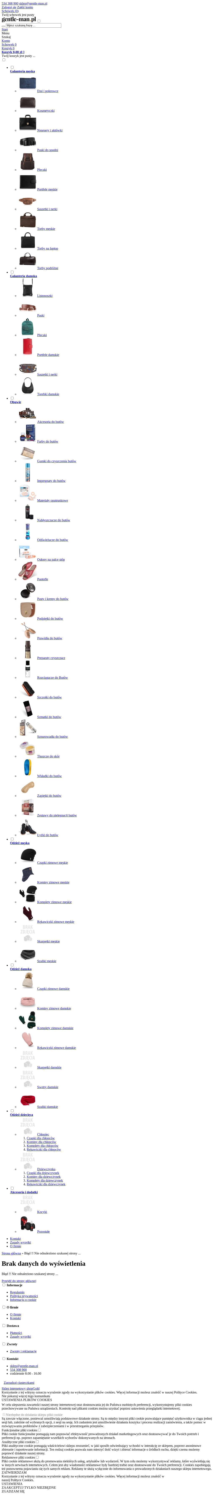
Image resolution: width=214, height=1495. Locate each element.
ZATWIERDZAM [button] (14, 1472)
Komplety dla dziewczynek (45, 1180)
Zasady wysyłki (20, 1242)
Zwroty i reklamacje (23, 1351)
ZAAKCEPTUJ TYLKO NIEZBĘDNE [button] (29, 1487)
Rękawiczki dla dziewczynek (46, 1184)
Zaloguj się (9, 7)
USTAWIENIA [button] (12, 1484)
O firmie (15, 1246)
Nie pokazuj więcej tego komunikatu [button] (26, 1396)
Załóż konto (25, 7)
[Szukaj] (3, 26)
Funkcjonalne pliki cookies (19, 1430)
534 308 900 (10, 3)
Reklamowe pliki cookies (18, 1457)
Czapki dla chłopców (41, 1138)
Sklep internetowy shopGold (20, 1388)
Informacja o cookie (23, 1300)
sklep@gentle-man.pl (33, 3)
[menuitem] (90, 167)
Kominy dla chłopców (41, 1142)
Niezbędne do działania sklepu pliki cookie (34, 1414)
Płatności (16, 1333)
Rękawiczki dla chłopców (44, 1149)
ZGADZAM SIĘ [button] (13, 1491)
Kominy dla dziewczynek (44, 1176)
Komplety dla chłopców (43, 1145)
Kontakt (15, 1238)
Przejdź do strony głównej (19, 1281)
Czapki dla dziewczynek (43, 1173)
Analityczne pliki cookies (18, 1442)
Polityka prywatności (24, 1296)
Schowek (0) (10, 11)
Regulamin (17, 1292)
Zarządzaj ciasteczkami (19, 1382)
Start (5, 29)
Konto (6, 40)
